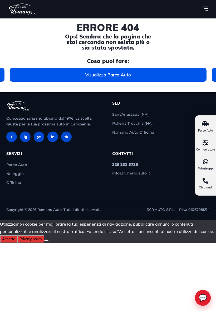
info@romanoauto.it (131, 173)
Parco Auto (16, 164)
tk (66, 137)
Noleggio (15, 173)
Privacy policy (30, 239)
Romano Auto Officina (133, 132)
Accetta (8, 239)
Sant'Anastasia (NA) (130, 114)
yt (39, 137)
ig (25, 137)
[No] (46, 240)
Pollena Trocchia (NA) (132, 123)
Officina (13, 182)
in (53, 137)
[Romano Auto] (22, 9)
